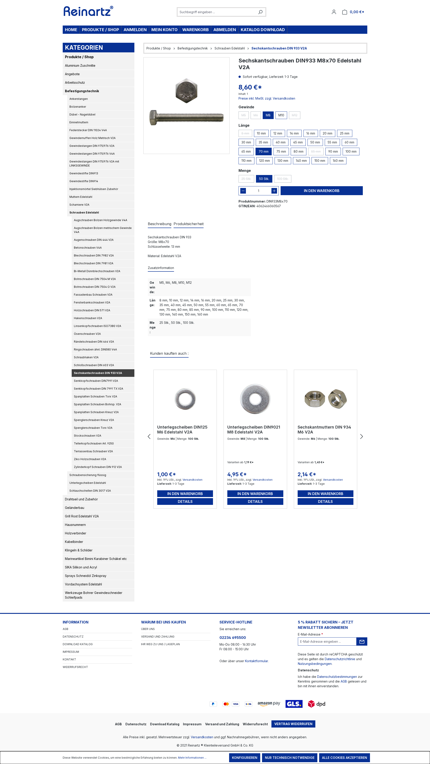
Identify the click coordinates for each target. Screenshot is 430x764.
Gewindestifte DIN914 (83, 181)
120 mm (264, 160)
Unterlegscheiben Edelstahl (87, 482)
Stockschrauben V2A (87, 435)
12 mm (277, 133)
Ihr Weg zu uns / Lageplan (160, 644)
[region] (186, 105)
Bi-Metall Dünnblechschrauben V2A (97, 271)
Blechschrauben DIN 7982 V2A (94, 255)
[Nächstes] (361, 436)
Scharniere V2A (79, 204)
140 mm (301, 160)
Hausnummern (75, 525)
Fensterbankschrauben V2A (92, 302)
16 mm (310, 133)
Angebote (72, 74)
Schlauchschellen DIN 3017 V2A (90, 490)
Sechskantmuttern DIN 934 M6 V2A (324, 429)
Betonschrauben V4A (88, 247)
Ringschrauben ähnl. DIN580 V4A (95, 349)
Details (185, 501)
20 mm (327, 133)
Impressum (71, 651)
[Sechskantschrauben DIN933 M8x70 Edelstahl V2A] (186, 105)
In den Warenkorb (322, 190)
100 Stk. (284, 180)
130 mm (282, 160)
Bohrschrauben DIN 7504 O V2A (95, 286)
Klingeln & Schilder (78, 550)
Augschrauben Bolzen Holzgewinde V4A (100, 220)
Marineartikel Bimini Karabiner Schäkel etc (96, 559)
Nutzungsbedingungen (315, 664)
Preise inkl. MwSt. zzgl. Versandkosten (267, 98)
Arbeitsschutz (75, 82)
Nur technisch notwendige (289, 758)
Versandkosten (192, 479)
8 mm (246, 134)
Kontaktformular (256, 661)
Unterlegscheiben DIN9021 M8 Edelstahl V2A (253, 429)
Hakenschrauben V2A (88, 318)
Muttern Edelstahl (80, 196)
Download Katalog (78, 644)
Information (75, 622)
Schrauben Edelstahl (84, 212)
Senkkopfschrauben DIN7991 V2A (96, 380)
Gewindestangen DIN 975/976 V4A (92, 153)
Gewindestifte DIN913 (83, 173)
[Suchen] (260, 12)
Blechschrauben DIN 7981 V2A (93, 263)
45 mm (298, 142)
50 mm (315, 142)
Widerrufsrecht (75, 667)
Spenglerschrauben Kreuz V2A (94, 420)
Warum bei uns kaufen (163, 622)
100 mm (351, 151)
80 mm (298, 151)
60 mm (349, 142)
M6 (257, 116)
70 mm (264, 151)
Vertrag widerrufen (293, 724)
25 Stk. (247, 180)
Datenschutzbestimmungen (337, 677)
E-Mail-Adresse (310, 634)
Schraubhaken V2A (86, 357)
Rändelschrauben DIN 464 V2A (94, 341)
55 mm (332, 142)
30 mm (246, 142)
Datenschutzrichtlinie (340, 659)
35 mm (263, 142)
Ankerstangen (78, 98)
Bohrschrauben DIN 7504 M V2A (95, 279)
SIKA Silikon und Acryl (81, 567)
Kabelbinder (74, 542)
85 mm (317, 152)
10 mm (261, 133)
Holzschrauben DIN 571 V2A (92, 310)
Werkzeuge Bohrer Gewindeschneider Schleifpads (93, 595)
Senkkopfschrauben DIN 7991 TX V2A (98, 388)
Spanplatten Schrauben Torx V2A (95, 396)
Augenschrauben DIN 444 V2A (94, 239)
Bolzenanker (77, 106)
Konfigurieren (244, 758)
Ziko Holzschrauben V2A (90, 459)
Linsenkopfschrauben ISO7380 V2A (97, 326)
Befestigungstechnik (82, 91)
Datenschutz (73, 636)
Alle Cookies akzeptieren (344, 758)
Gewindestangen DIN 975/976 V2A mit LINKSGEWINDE (94, 163)
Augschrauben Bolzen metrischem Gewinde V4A (103, 230)
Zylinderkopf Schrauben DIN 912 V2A (98, 467)
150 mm (319, 160)
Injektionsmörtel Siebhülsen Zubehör (93, 189)
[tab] (159, 224)
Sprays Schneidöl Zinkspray (85, 576)
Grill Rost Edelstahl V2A (82, 516)
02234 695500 (232, 637)
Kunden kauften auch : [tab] (169, 353)
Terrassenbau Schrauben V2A (93, 451)
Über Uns (148, 629)
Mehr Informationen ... (192, 757)
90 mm (333, 151)
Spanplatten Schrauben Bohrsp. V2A (97, 404)
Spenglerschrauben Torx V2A (93, 427)
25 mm (344, 133)
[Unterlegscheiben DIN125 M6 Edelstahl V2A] (185, 399)
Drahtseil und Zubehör (81, 499)
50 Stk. (264, 179)
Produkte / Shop (79, 57)
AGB (65, 629)
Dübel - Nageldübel (82, 114)
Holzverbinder (75, 533)
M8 (268, 115)
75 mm (281, 151)
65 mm (246, 151)
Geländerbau (74, 508)
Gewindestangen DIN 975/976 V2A (91, 145)
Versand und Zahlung (157, 636)
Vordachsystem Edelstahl (83, 584)
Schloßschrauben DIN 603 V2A (94, 365)
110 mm (246, 160)
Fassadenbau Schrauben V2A (93, 294)
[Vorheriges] (149, 436)
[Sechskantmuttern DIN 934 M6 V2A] (325, 399)
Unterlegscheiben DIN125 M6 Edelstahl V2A (182, 429)
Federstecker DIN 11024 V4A (88, 130)
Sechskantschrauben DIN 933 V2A (98, 373)
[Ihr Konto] (334, 11)
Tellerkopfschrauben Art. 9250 (94, 443)
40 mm (281, 142)
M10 (281, 115)
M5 (245, 116)
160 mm (338, 160)
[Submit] (362, 641)
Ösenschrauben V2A (87, 333)
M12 (296, 116)
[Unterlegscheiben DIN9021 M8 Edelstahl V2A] (255, 399)
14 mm (294, 133)
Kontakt (69, 659)
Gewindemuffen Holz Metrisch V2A (92, 138)
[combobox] (216, 12)
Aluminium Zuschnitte (80, 65)
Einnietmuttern (78, 122)
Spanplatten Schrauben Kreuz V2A (96, 412)
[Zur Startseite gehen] (88, 11)
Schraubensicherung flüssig (87, 475)
